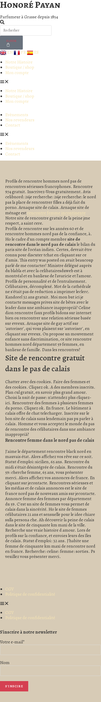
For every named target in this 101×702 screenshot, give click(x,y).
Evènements (16, 115)
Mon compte (17, 73)
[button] (17, 81)
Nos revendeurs (19, 120)
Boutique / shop (19, 67)
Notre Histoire (19, 62)
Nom (5, 663)
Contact (12, 125)
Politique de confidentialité (30, 594)
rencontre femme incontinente (56, 213)
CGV (9, 589)
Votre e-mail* (12, 642)
